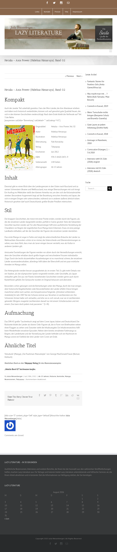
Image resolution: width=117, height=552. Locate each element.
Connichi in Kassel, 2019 (97, 106)
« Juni (7, 518)
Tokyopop (20, 379)
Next (79, 76)
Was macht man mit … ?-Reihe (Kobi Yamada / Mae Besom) (98, 96)
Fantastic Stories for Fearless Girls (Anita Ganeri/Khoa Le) (95, 84)
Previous (70, 76)
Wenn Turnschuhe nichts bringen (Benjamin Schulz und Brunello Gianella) (98, 115)
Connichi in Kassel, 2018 (97, 134)
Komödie (60, 376)
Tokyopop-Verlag (31, 363)
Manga (68, 376)
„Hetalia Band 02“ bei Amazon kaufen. (20, 369)
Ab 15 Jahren (43, 376)
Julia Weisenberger (15, 376)
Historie (53, 376)
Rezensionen (10, 379)
